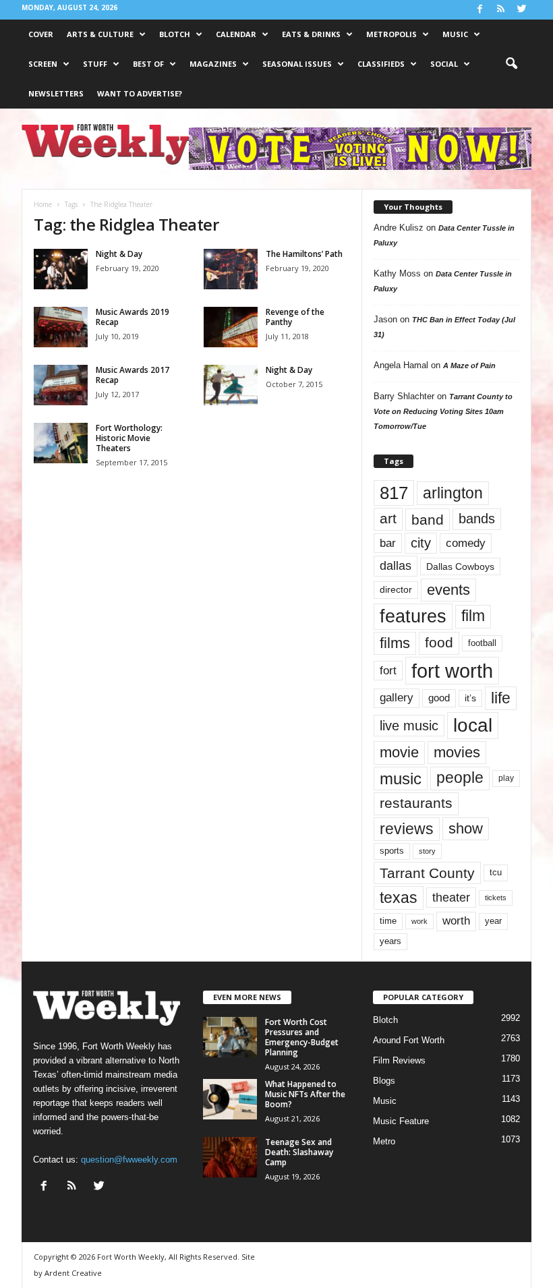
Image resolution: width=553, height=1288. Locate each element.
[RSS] (500, 10)
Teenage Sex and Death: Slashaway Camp (299, 1152)
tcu (496, 872)
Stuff (95, 64)
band (427, 519)
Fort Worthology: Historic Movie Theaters (129, 438)
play (506, 778)
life (501, 698)
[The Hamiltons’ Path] (231, 269)
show (465, 828)
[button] (511, 64)
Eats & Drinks (311, 34)
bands (477, 518)
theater (451, 897)
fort (388, 670)
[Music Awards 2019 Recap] (61, 327)
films (395, 643)
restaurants (416, 803)
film (473, 616)
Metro (384, 1141)
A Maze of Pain (469, 365)
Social (444, 64)
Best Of (148, 64)
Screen (42, 64)
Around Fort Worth (408, 1040)
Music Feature (401, 1121)
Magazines (213, 64)
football (482, 643)
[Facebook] (479, 10)
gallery (396, 697)
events (448, 589)
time (388, 921)
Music (455, 34)
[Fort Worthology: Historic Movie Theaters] (61, 443)
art (388, 518)
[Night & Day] (61, 269)
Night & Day (119, 254)
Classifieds (381, 64)
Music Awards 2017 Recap (132, 375)
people (460, 777)
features (413, 616)
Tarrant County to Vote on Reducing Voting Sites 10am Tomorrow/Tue (443, 411)
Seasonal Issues (297, 64)
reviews (407, 829)
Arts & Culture (100, 34)
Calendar (236, 34)
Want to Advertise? (139, 93)
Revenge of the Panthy (295, 317)
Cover (40, 34)
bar (388, 543)
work (419, 921)
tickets (495, 898)
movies (457, 752)
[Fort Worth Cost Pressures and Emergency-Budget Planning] (230, 1037)
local (472, 725)
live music (409, 725)
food (439, 643)
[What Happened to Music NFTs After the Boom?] (230, 1099)
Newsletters (56, 93)
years (390, 941)
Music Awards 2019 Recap (132, 317)
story (427, 851)
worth (456, 920)
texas (398, 897)
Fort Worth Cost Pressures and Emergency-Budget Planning (302, 1037)
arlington (453, 493)
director (396, 590)
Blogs (384, 1081)
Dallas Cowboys (460, 566)
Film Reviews (399, 1060)
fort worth (452, 671)
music (400, 778)
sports (392, 851)
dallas (395, 565)
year (493, 921)
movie (399, 752)
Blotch (174, 34)
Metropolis (391, 34)
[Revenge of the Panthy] (231, 327)
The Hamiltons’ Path (304, 254)
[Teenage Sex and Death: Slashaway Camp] (230, 1157)
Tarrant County (427, 873)
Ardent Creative (73, 1273)
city (421, 542)
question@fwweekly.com (129, 1159)
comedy (466, 543)
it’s (470, 698)
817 (394, 493)
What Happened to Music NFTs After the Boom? (305, 1094)
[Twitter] (521, 10)
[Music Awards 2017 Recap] (61, 385)
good (439, 698)
